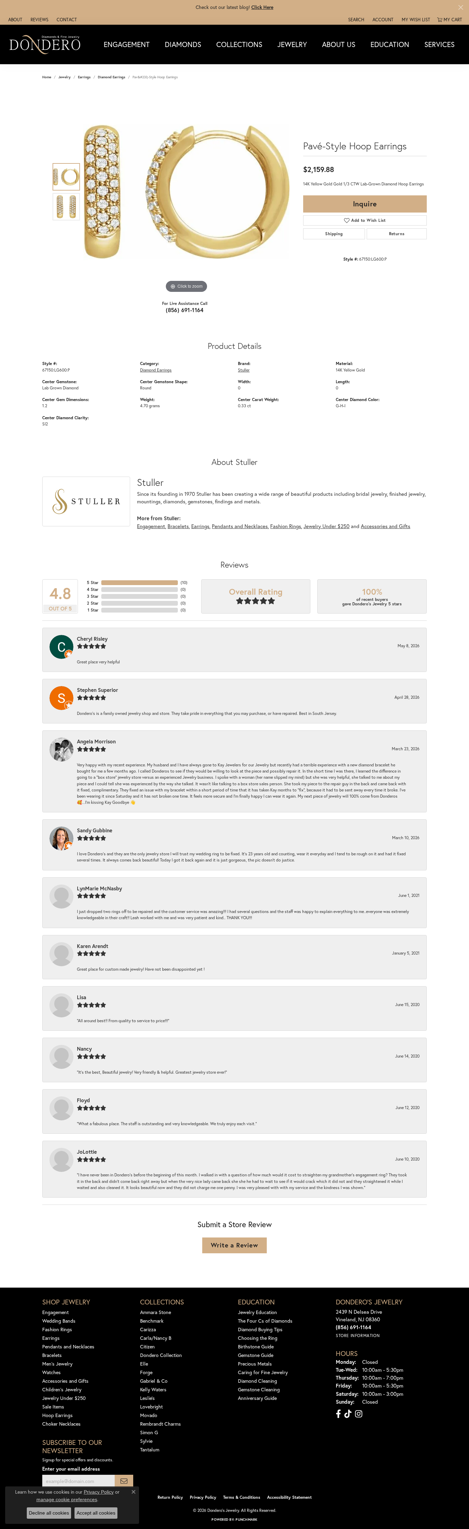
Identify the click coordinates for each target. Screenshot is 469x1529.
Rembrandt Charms (160, 1423)
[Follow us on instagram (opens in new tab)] (358, 1414)
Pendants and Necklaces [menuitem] (68, 1346)
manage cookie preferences (66, 1499)
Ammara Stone (155, 1312)
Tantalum (149, 1449)
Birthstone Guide (256, 1346)
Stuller (244, 370)
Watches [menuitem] (51, 1372)
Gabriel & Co (154, 1381)
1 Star (93, 610)
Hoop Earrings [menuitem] (57, 1415)
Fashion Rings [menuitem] (57, 1329)
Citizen (147, 1346)
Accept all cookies (96, 1513)
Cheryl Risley (92, 638)
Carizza (148, 1329)
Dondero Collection (161, 1355)
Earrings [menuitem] (51, 1338)
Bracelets (178, 526)
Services (439, 44)
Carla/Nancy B (155, 1338)
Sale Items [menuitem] (53, 1406)
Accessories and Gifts (385, 526)
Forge (146, 1372)
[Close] (460, 7)
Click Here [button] (262, 7)
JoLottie (87, 1151)
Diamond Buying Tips (260, 1329)
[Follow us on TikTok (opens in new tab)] (348, 1414)
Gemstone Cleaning (259, 1389)
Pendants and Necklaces (240, 526)
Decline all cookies (49, 1513)
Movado (148, 1415)
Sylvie (146, 1441)
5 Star (93, 582)
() (184, 582)
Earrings (84, 77)
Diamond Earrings (111, 77)
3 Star (93, 596)
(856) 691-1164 (185, 309)
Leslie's (147, 1398)
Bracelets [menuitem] (52, 1355)
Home (46, 77)
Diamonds (183, 44)
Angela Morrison (96, 741)
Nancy (84, 1048)
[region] (186, 192)
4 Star (93, 589)
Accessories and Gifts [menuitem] (65, 1381)
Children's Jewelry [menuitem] (61, 1389)
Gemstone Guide (255, 1355)
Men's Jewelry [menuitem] (57, 1363)
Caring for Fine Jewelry (263, 1372)
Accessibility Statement (289, 1497)
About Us (338, 44)
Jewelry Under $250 (327, 526)
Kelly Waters (153, 1389)
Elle (144, 1363)
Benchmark (151, 1320)
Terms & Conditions (241, 1497)
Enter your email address (71, 1468)
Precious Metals (255, 1363)
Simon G (149, 1432)
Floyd (83, 1100)
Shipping (334, 233)
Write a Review (234, 1245)
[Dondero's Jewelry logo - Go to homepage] (46, 44)
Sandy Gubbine (94, 830)
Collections (239, 44)
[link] (14, 19)
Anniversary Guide (257, 1398)
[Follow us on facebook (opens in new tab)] (338, 1414)
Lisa (81, 997)
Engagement (127, 44)
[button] (355, 19)
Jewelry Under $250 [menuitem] (64, 1398)
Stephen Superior (97, 689)
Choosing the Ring (257, 1338)
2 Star (93, 603)
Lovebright (151, 1406)
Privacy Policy (203, 1497)
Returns (397, 233)
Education (389, 44)
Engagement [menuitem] (55, 1312)
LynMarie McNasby (99, 888)
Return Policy (170, 1497)
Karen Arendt (92, 946)
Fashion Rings (285, 526)
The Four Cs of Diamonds (265, 1320)
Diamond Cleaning (257, 1381)
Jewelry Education (257, 1312)
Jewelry (292, 44)
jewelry (64, 77)
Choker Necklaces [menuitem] (61, 1423)
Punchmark (246, 1519)
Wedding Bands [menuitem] (59, 1320)
